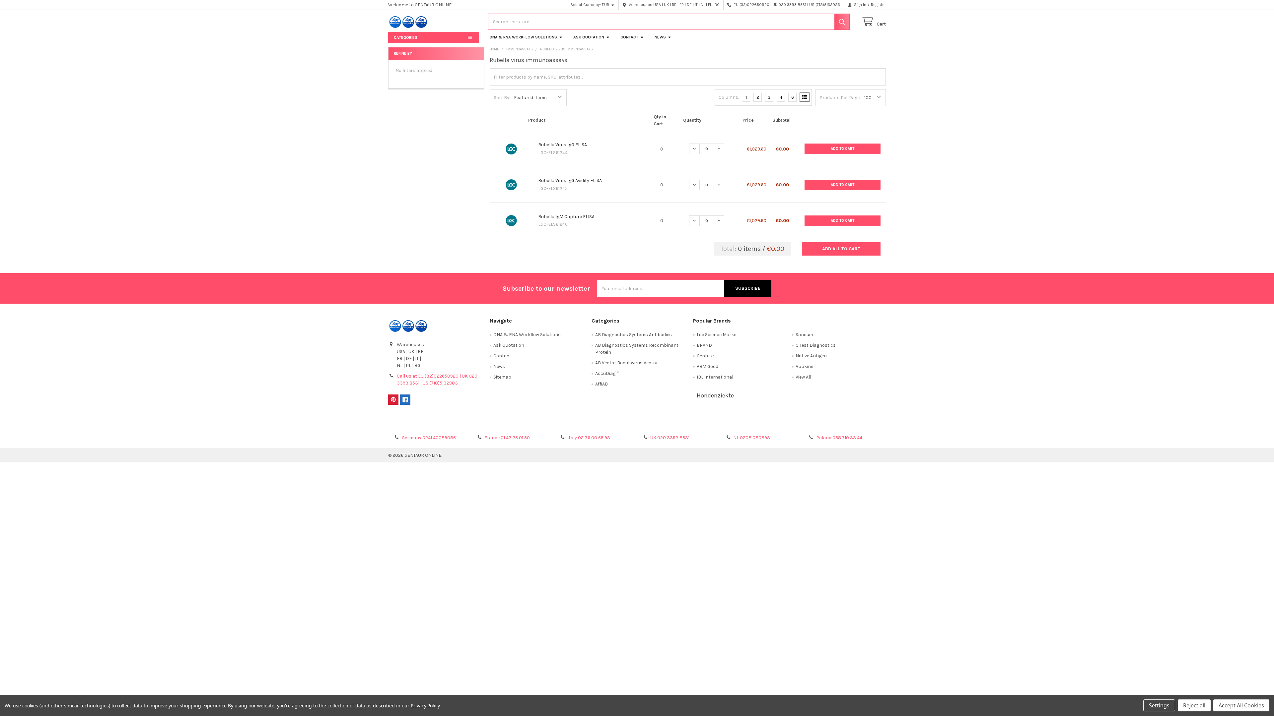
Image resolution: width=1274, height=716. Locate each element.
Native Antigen (811, 356)
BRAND (704, 345)
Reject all (1194, 705)
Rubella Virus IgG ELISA (562, 145)
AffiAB (601, 384)
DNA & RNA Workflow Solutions (523, 37)
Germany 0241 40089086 (429, 438)
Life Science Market (717, 334)
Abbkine (804, 366)
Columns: (729, 97)
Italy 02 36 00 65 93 (588, 438)
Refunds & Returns (699, 423)
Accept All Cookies (1241, 705)
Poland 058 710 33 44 (839, 438)
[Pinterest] (393, 399)
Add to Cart (842, 149)
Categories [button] (405, 37)
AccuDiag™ (606, 373)
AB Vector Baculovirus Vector (626, 363)
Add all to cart (841, 249)
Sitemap (502, 377)
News (660, 37)
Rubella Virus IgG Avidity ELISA (570, 180)
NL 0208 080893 (751, 438)
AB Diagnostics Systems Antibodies (633, 334)
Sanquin (804, 334)
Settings (1159, 705)
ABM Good (707, 366)
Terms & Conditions (450, 423)
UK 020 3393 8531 (669, 438)
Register (878, 4)
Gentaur (705, 356)
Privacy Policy (824, 423)
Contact (629, 37)
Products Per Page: (840, 97)
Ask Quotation (588, 37)
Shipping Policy (575, 423)
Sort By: (502, 97)
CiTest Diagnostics (816, 345)
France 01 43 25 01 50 (507, 438)
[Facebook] (405, 399)
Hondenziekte (715, 395)
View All (803, 377)
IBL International (715, 377)
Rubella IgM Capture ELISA (566, 216)
